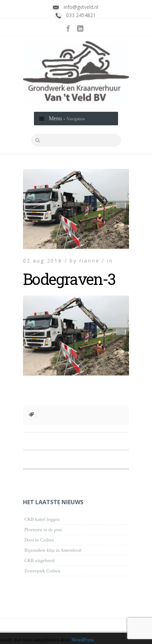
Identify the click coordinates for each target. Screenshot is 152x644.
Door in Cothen (39, 540)
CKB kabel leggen (42, 519)
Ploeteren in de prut (43, 529)
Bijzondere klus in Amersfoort (53, 550)
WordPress (83, 640)
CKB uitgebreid (39, 560)
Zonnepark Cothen (42, 570)
